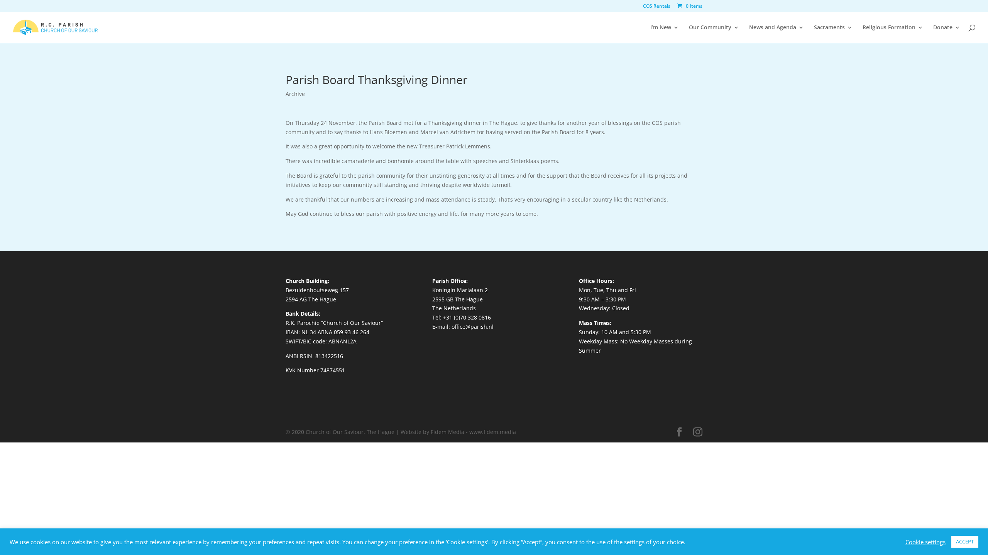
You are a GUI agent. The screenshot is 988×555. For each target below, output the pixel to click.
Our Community (710, 28)
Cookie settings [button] (925, 541)
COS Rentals (656, 6)
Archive (295, 94)
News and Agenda (772, 28)
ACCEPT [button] (965, 541)
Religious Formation (889, 28)
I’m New (660, 28)
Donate (942, 28)
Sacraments (829, 28)
